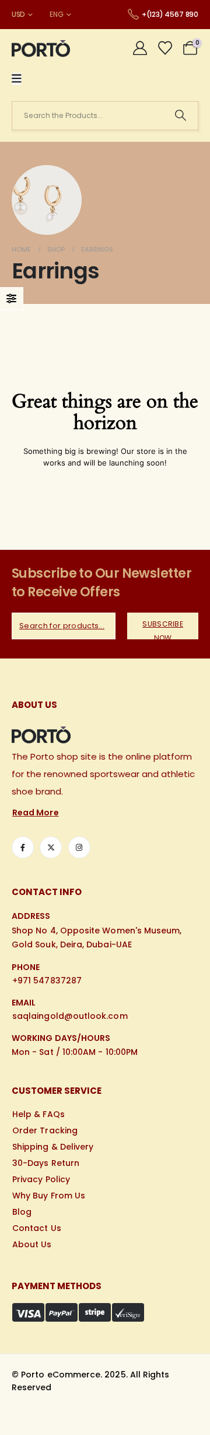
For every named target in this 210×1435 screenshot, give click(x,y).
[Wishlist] (164, 48)
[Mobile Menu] (17, 79)
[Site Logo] (41, 48)
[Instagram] (79, 847)
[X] (51, 847)
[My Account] (140, 48)
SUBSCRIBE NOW (162, 629)
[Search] (180, 116)
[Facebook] (23, 847)
